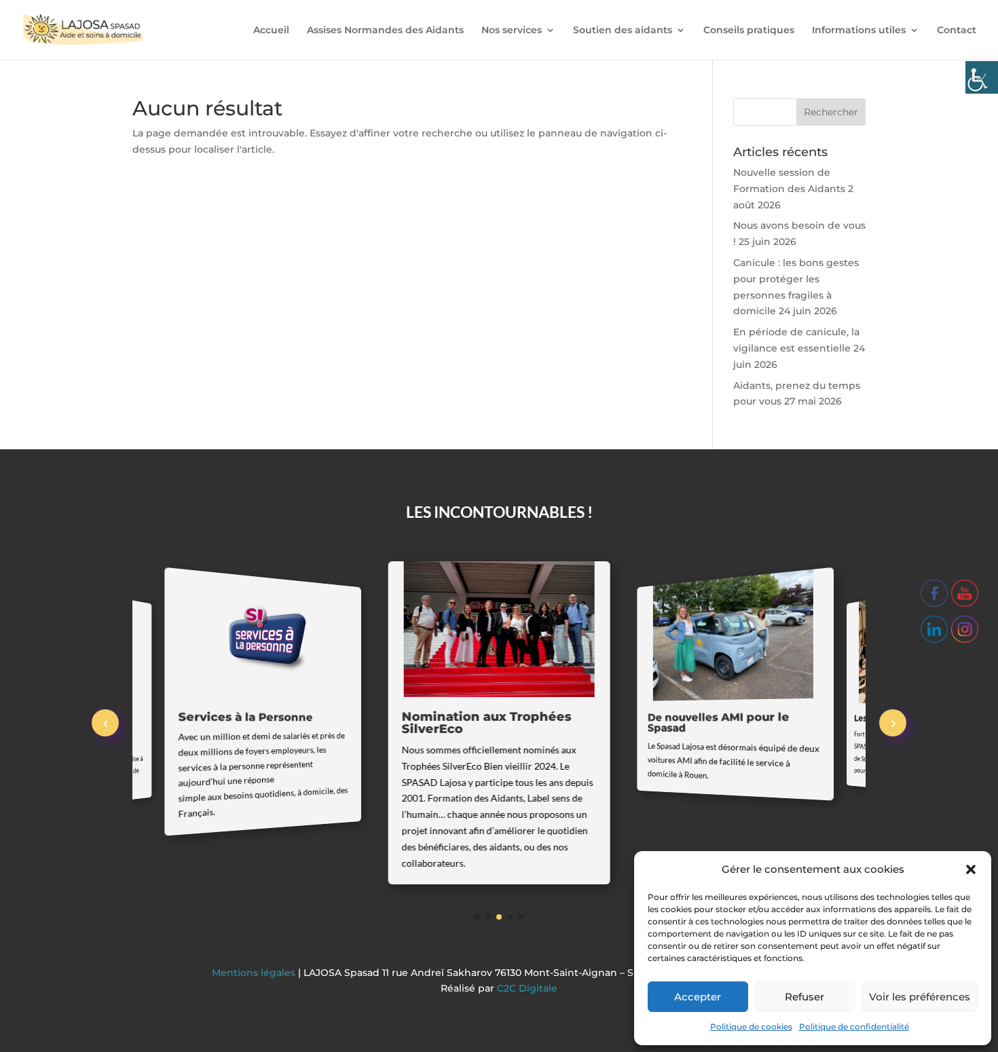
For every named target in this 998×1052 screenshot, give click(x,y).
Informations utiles (859, 30)
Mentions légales (255, 972)
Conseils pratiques (748, 30)
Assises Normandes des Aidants (385, 30)
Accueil (271, 30)
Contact (956, 30)
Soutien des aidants (622, 30)
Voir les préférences (919, 996)
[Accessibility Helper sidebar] (981, 77)
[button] (971, 869)
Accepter (697, 996)
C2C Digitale (527, 988)
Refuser (804, 996)
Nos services (511, 30)
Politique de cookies (751, 1026)
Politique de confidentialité (854, 1026)
